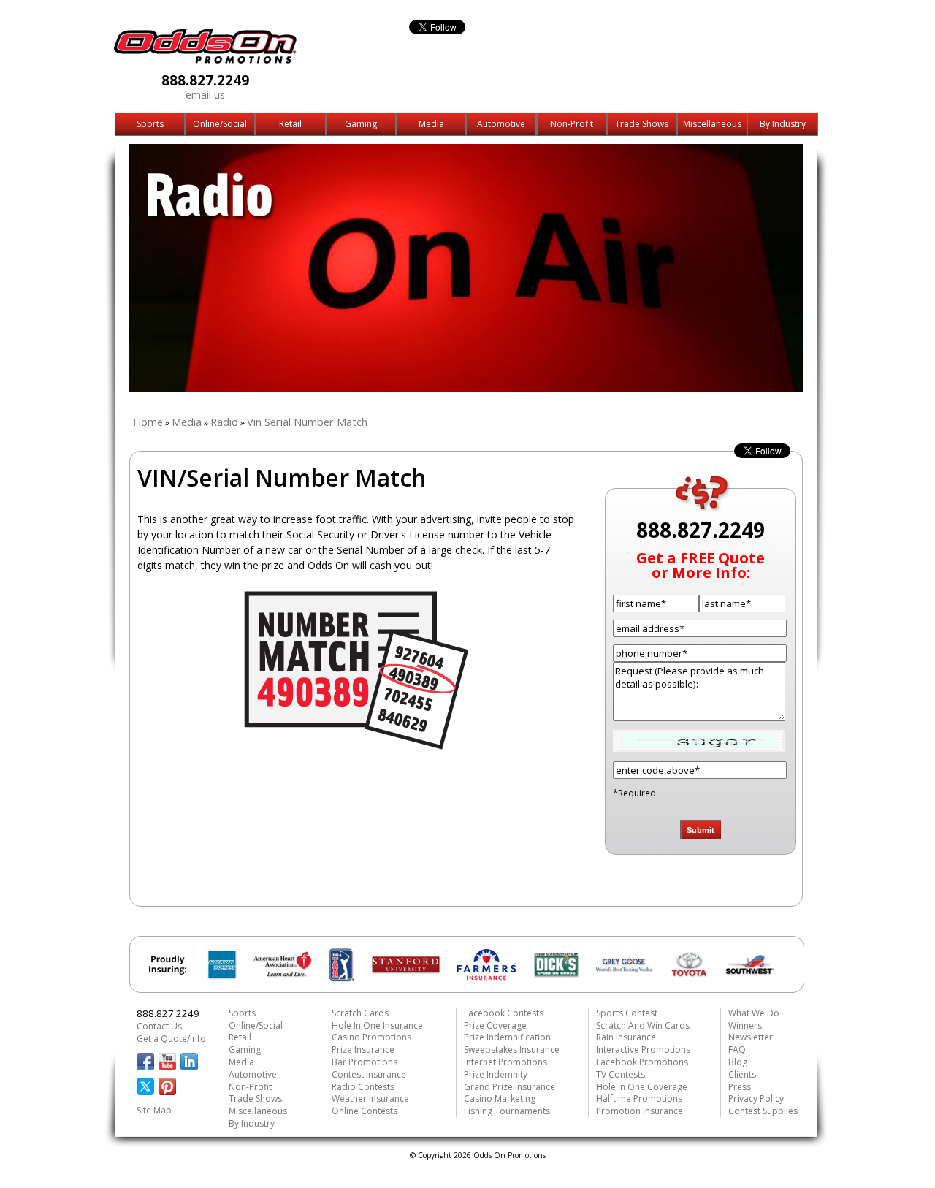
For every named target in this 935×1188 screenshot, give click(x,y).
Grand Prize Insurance (509, 1087)
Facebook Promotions (642, 1062)
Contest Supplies (763, 1111)
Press (739, 1087)
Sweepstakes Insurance (512, 1049)
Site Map (154, 1110)
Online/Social (220, 124)
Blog (737, 1062)
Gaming (361, 124)
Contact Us (159, 1026)
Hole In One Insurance (377, 1025)
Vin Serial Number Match (307, 421)
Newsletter (750, 1037)
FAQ (737, 1049)
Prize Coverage (495, 1025)
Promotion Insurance (639, 1111)
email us (205, 94)
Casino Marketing (499, 1098)
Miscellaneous (712, 124)
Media (431, 124)
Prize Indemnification (507, 1037)
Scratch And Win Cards (643, 1025)
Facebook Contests (503, 1013)
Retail (290, 124)
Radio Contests (363, 1087)
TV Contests (620, 1074)
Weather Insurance (370, 1098)
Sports (150, 124)
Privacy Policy (756, 1098)
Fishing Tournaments (507, 1111)
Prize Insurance (363, 1049)
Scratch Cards (360, 1013)
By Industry (783, 124)
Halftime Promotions (639, 1098)
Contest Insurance (369, 1074)
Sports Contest (626, 1013)
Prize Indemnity (495, 1074)
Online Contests (364, 1111)
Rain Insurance (626, 1037)
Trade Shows (641, 124)
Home (148, 421)
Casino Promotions (371, 1037)
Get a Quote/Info (171, 1038)
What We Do (753, 1013)
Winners (745, 1025)
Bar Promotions (364, 1062)
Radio (224, 421)
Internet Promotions (505, 1062)
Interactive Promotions (643, 1049)
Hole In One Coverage (641, 1087)
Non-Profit (571, 124)
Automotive (501, 124)
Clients (742, 1074)
